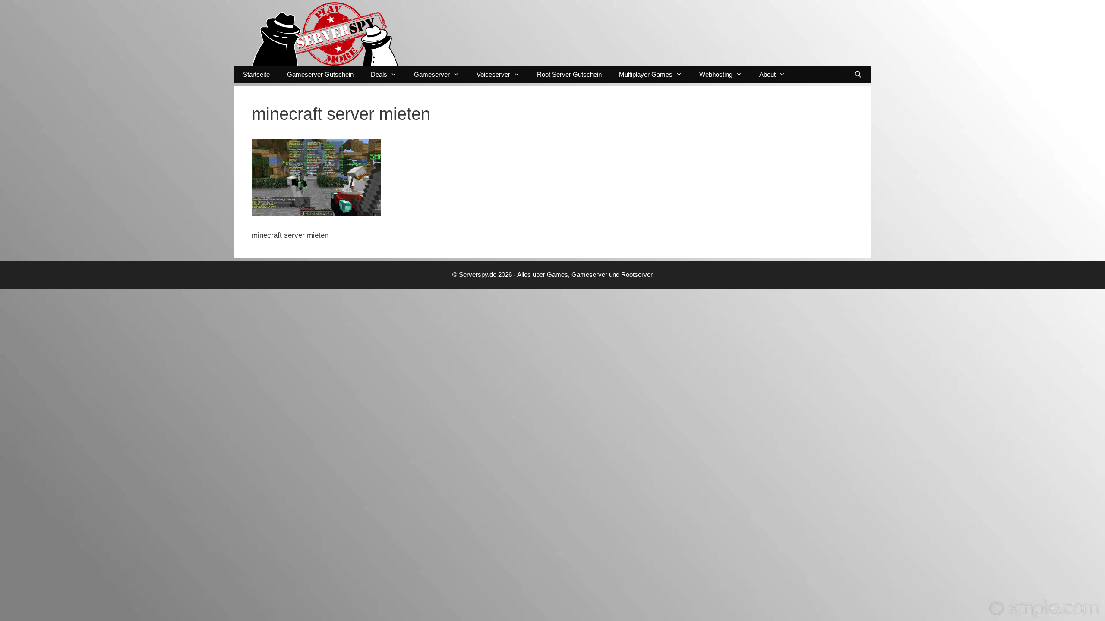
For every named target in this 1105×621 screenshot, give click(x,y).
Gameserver (432, 74)
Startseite (256, 74)
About (767, 74)
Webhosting (715, 74)
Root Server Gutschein (569, 74)
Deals (379, 74)
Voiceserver (493, 74)
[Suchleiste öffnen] (858, 74)
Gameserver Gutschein (320, 74)
